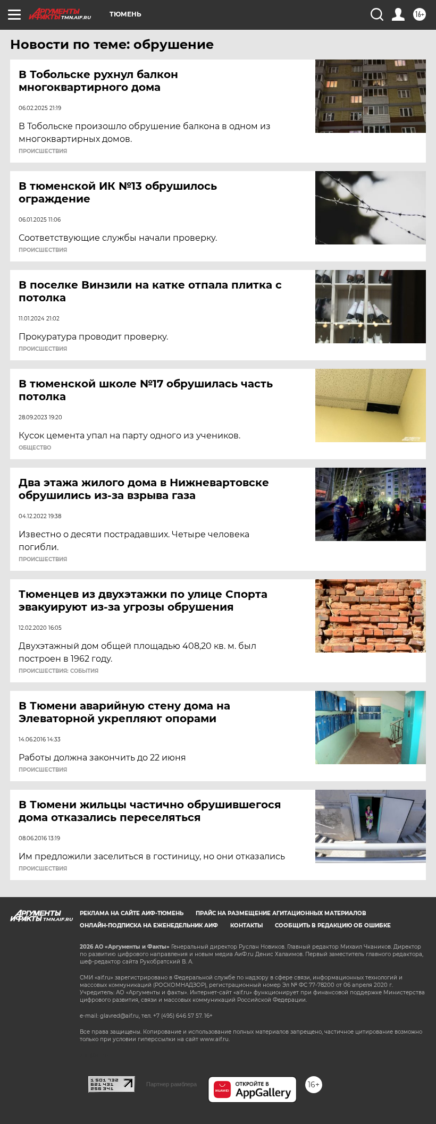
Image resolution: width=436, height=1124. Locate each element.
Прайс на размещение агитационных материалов (281, 913)
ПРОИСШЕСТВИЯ (43, 151)
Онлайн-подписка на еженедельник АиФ (149, 925)
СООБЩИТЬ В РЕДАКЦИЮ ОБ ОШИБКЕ (333, 925)
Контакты (246, 925)
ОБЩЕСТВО (35, 448)
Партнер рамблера (171, 1084)
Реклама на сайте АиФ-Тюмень (131, 913)
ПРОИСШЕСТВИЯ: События (58, 671)
